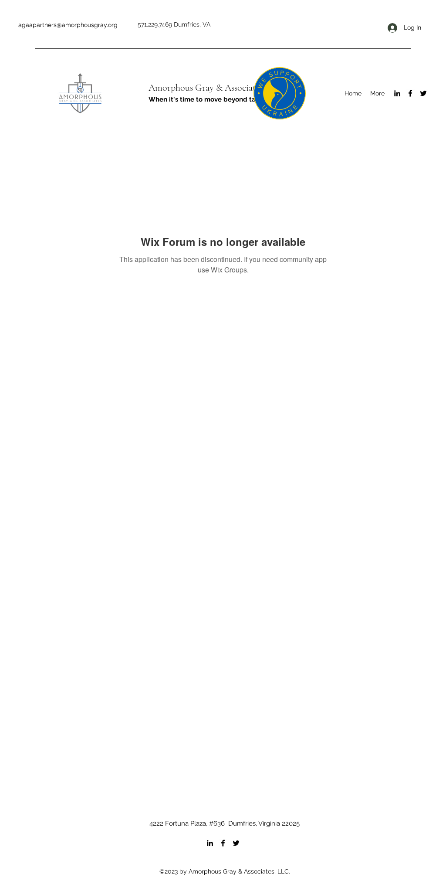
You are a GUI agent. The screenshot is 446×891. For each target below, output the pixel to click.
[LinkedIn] (397, 93)
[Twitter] (423, 93)
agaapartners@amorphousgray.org (68, 24)
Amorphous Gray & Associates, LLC (216, 87)
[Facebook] (410, 93)
